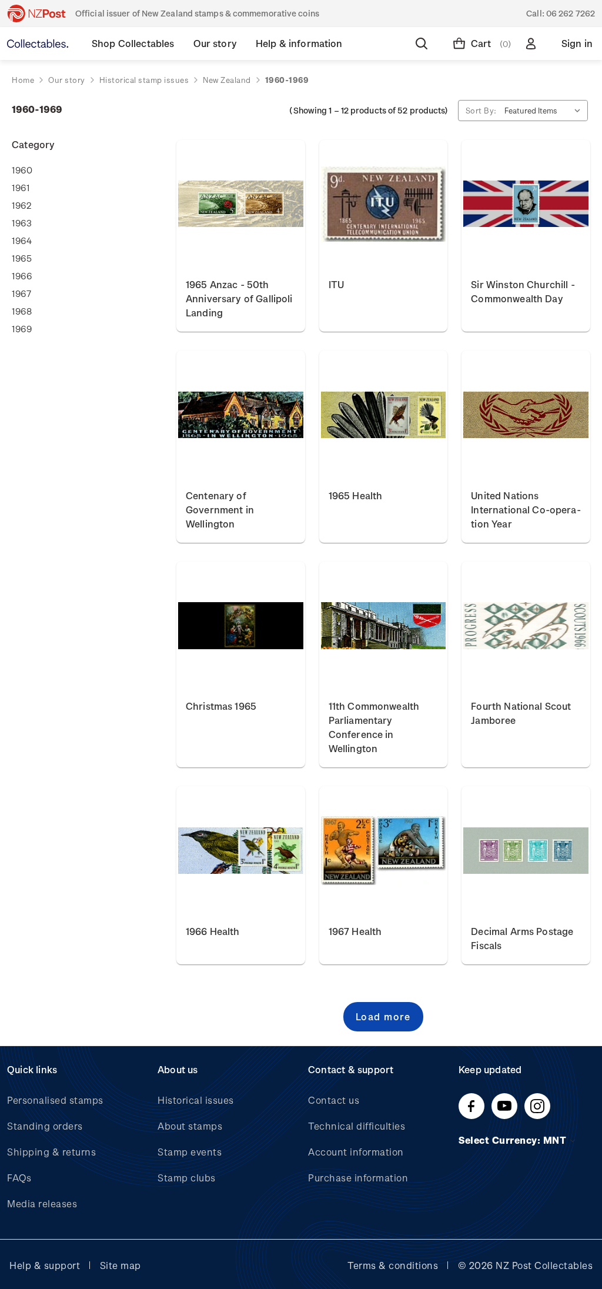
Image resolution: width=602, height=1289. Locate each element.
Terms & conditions (392, 1265)
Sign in (577, 43)
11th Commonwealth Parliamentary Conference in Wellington (374, 727)
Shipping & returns (51, 1151)
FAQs (19, 1177)
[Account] (533, 43)
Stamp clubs (187, 1177)
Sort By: (481, 110)
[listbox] (545, 111)
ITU (336, 284)
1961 (20, 187)
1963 (22, 223)
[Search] (424, 43)
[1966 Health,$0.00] (240, 850)
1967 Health (355, 931)
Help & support (44, 1265)
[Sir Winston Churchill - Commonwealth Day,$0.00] (525, 204)
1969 (22, 328)
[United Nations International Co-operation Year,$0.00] (525, 414)
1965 (22, 258)
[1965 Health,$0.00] (383, 414)
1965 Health (356, 495)
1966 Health (213, 931)
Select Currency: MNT (513, 1140)
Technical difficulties (356, 1125)
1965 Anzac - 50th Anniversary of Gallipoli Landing (239, 298)
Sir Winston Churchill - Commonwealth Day (522, 291)
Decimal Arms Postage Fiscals (522, 938)
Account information (356, 1151)
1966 (22, 276)
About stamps (190, 1125)
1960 (22, 170)
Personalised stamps (55, 1100)
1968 (22, 311)
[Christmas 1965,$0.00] (240, 626)
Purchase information (358, 1177)
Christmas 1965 (221, 706)
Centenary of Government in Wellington (220, 509)
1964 (22, 240)
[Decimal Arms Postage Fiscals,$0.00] (525, 850)
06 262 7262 (570, 13)
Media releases (42, 1203)
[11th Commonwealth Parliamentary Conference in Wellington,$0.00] (383, 626)
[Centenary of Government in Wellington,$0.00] (240, 414)
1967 (21, 293)
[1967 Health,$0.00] (383, 850)
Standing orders (45, 1125)
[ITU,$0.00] (383, 204)
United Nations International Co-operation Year (525, 509)
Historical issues (196, 1100)
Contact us (333, 1100)
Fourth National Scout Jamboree (521, 713)
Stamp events (190, 1151)
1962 (21, 205)
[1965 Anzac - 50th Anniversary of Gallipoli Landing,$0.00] (240, 204)
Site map (120, 1265)
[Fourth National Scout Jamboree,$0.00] (525, 626)
